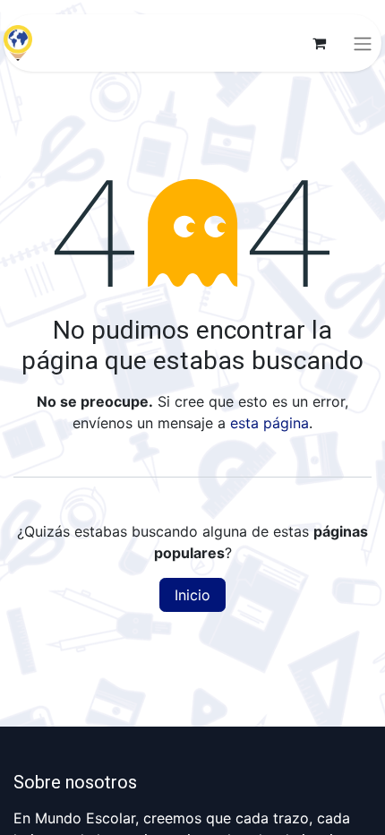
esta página (269, 423)
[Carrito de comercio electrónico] (319, 43)
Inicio (192, 595)
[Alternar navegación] (362, 43)
